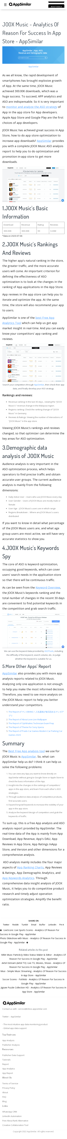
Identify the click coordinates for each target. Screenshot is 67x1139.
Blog (4, 1101)
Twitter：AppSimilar (11, 1016)
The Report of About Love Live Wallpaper (28, 719)
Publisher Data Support (13, 1055)
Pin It (61, 924)
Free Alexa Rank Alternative (15, 1120)
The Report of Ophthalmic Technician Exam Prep (31, 723)
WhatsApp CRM (9, 1111)
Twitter (6, 924)
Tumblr (25, 924)
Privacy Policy (8, 1088)
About (5, 1092)
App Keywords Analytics (18, 878)
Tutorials (6, 1059)
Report (5, 1064)
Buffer (42, 924)
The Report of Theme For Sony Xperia (26, 727)
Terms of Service (10, 1083)
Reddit (15, 924)
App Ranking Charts (30, 867)
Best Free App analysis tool (26, 751)
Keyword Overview (48, 587)
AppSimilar (33, 66)
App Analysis (8, 1040)
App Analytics (8, 1068)
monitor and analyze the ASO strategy (31, 107)
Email (33, 924)
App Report (7, 1073)
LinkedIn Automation (12, 1116)
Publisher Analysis (11, 1044)
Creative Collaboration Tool (15, 1125)
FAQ (4, 1096)
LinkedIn (52, 924)
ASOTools (49, 651)
